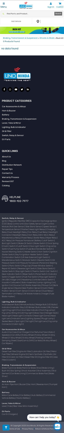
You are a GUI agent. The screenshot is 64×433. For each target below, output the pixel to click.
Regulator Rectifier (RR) (19, 221)
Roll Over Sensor (17, 226)
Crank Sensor (35, 290)
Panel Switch (42, 274)
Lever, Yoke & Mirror (11, 123)
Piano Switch (15, 265)
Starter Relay (39, 237)
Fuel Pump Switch (17, 249)
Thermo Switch (39, 271)
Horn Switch (44, 251)
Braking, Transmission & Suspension (20, 38)
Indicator (6, 307)
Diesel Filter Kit (31, 357)
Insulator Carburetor (11, 282)
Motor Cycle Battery (10, 395)
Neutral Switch (45, 260)
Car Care (13, 332)
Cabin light (18, 324)
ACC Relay (7, 240)
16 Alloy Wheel (27, 335)
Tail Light (30, 321)
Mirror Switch (48, 279)
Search (58, 14)
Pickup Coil (47, 285)
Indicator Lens (18, 318)
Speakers (6, 335)
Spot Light (20, 321)
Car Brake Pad (19, 368)
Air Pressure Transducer (23, 240)
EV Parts (6, 139)
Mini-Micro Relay (46, 235)
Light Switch (43, 257)
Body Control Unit (16, 223)
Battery (5, 115)
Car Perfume (37, 332)
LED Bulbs (52, 304)
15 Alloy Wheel (41, 335)
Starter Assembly (33, 285)
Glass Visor (39, 313)
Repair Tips (7, 169)
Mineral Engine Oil (20, 354)
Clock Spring (52, 243)
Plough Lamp (47, 318)
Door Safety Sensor (33, 223)
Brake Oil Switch (25, 243)
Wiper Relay (51, 237)
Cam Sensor (22, 290)
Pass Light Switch (47, 277)
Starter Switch (8, 271)
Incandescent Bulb (10, 304)
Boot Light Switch (10, 243)
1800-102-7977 (18, 201)
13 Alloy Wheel (28, 337)
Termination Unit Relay (12, 293)
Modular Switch (30, 260)
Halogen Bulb (51, 313)
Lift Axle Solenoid (29, 257)
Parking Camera (43, 337)
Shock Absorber (29, 370)
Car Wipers (7, 343)
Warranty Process (10, 177)
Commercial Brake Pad (37, 373)
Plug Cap (26, 265)
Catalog (6, 185)
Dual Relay (48, 290)
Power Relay (27, 237)
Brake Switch (40, 243)
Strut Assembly (44, 370)
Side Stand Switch (46, 268)
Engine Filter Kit (46, 357)
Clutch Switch (9, 246)
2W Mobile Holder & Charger (36, 293)
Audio (5, 332)
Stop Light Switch (24, 271)
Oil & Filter (6, 131)
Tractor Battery (23, 398)
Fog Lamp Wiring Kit (11, 313)
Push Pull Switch (30, 277)
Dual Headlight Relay (17, 232)
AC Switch (52, 271)
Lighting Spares (33, 318)
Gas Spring (15, 370)
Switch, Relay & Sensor (13, 135)
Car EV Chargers (9, 414)
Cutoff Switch (23, 246)
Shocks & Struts (47, 38)
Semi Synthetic (36, 354)
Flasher (24, 229)
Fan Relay (32, 232)
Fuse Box (31, 249)
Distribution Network (12, 165)
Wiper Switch (29, 274)
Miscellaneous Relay (11, 237)
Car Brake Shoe (34, 368)
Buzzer (23, 384)
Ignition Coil (7, 285)
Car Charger (24, 332)
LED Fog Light (27, 313)
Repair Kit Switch (9, 268)
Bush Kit (5, 370)
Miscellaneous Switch (12, 260)
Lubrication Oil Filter (41, 351)
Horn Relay (33, 235)
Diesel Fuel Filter (9, 351)
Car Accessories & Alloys (14, 106)
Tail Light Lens (41, 321)
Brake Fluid (7, 368)
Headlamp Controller (31, 279)
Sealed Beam (8, 321)
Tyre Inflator (48, 332)
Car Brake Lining (18, 373)
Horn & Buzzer (9, 110)
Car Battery (25, 395)
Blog (4, 161)
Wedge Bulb (41, 304)
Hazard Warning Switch (13, 251)
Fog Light (12, 310)
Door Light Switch (38, 246)
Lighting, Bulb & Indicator (14, 127)
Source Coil (19, 285)
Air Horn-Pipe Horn (10, 384)
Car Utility (16, 335)
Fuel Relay (43, 232)
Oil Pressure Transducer (28, 263)
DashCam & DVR (25, 340)
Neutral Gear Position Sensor (28, 288)
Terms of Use (15, 429)
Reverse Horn (43, 384)
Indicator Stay (17, 307)
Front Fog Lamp (47, 310)
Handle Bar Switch (44, 249)
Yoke (10, 406)
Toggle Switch (15, 277)
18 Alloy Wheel (49, 340)
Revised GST (8, 181)
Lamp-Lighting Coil (46, 282)
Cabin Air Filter (17, 357)
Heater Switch (31, 251)
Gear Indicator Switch (12, 274)
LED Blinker (30, 307)
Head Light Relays (37, 229)
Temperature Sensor (11, 229)
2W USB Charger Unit (11, 279)
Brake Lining (48, 368)
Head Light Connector (23, 315)
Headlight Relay (20, 235)
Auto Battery (37, 395)
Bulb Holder (41, 307)
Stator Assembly (29, 282)
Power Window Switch (42, 265)
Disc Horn (31, 384)
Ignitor (5, 221)
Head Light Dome (42, 315)
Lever (4, 406)
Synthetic (48, 354)
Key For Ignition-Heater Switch (29, 254)
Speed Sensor (49, 226)
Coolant (11, 359)
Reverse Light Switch (27, 268)
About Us (6, 156)
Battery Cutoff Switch (44, 240)
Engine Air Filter (24, 351)
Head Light (7, 315)
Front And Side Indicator (28, 310)
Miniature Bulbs (27, 304)
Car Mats (38, 340)
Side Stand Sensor (33, 226)
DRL (49, 307)
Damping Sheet (9, 340)
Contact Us (7, 173)
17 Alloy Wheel (15, 337)
